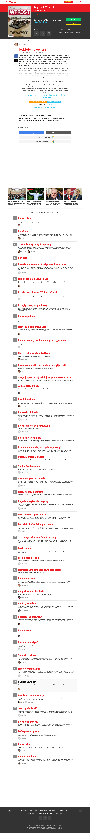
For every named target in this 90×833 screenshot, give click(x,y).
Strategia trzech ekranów (31, 456)
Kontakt (33, 813)
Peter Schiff (23, 485)
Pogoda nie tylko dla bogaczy (33, 501)
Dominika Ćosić (23, 406)
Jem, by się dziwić (27, 708)
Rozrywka (54, 811)
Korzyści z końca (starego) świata (35, 524)
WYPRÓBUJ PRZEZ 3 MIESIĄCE (37, 102)
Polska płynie (25, 218)
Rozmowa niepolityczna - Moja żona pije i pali (42, 365)
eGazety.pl (61, 32)
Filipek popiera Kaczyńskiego (33, 278)
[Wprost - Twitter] (45, 818)
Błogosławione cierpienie (31, 591)
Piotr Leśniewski (32, 675)
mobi (49, 35)
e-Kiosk (72, 32)
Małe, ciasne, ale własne (30, 491)
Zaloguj (73, 23)
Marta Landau (23, 623)
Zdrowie (36, 811)
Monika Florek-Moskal (24, 597)
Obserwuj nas (43, 137)
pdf (36, 35)
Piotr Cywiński (23, 662)
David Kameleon (26, 399)
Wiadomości (24, 811)
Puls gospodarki (26, 316)
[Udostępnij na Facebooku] (16, 56)
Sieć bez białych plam (29, 437)
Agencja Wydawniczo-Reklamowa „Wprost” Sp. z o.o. (42, 825)
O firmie (29, 813)
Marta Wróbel (23, 738)
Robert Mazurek (23, 251)
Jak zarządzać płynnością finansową (37, 537)
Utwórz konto (74, 19)
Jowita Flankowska (24, 563)
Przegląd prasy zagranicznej (32, 305)
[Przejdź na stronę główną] (6, 2)
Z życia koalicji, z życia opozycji (34, 244)
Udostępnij (33, 133)
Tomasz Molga (23, 508)
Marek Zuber (23, 531)
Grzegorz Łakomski (24, 225)
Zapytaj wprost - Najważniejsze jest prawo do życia (44, 377)
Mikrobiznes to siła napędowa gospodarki (39, 569)
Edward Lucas (23, 688)
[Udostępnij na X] (16, 60)
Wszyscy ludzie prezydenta (32, 326)
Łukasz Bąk (23, 750)
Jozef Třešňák (23, 675)
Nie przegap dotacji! (28, 557)
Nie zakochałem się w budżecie (34, 353)
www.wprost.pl (47, 829)
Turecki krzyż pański (28, 655)
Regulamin (51, 813)
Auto (45, 811)
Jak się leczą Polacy (28, 386)
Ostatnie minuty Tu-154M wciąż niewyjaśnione (42, 340)
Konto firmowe (25, 548)
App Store (49, 120)
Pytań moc (23, 231)
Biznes (30, 811)
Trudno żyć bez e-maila (30, 466)
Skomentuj (59, 133)
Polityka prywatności (58, 813)
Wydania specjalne (53, 15)
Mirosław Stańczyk (24, 392)
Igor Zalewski (33, 251)
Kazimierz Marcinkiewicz (25, 431)
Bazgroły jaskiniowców (30, 616)
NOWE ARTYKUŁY (45, 107)
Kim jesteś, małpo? (28, 642)
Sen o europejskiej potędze (32, 478)
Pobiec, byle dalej (27, 603)
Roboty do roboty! (27, 756)
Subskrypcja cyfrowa (64, 15)
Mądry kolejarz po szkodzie (32, 514)
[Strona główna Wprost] (12, 2)
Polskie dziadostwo (28, 721)
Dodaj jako (43, 141)
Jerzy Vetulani (23, 649)
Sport (41, 811)
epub (43, 35)
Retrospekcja (25, 744)
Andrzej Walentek (24, 347)
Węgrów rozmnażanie (29, 668)
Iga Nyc (22, 702)
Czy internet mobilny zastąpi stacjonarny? (40, 447)
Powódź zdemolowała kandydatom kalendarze (42, 264)
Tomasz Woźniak (24, 715)
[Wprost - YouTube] (49, 818)
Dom (49, 811)
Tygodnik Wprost (44, 7)
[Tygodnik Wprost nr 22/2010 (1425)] (19, 21)
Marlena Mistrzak (24, 272)
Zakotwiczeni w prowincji (31, 695)
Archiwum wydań (44, 15)
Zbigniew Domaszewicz (25, 472)
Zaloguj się (49, 104)
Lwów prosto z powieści (30, 731)
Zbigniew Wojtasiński (24, 585)
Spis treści (36, 15)
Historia (61, 811)
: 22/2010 (40, 10)
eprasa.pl (66, 32)
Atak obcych (24, 630)
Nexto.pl (77, 32)
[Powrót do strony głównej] (9, 811)
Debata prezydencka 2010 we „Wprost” (38, 292)
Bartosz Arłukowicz (24, 419)
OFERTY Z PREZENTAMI (54, 102)
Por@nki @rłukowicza (29, 412)
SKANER (22, 257)
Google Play (55, 120)
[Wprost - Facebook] (40, 818)
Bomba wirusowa (27, 578)
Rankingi (67, 811)
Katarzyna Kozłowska (24, 238)
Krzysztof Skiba (23, 763)
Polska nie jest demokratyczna (34, 425)
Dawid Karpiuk (30, 702)
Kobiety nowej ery (27, 681)
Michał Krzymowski (24, 285)
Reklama (46, 813)
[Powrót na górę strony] (80, 811)
